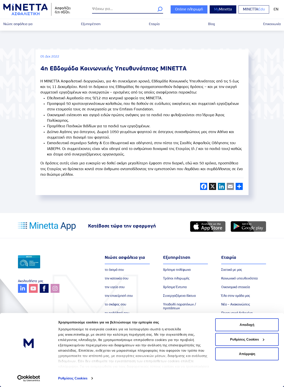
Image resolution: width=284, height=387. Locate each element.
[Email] (230, 186)
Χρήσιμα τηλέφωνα (177, 270)
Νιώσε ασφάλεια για (17, 24)
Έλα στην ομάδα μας (235, 296)
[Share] (239, 186)
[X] (212, 186)
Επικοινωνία (272, 24)
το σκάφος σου (115, 304)
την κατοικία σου (116, 278)
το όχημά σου (114, 270)
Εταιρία (154, 24)
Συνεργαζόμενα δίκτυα (179, 296)
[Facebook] (203, 186)
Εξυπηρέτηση (91, 24)
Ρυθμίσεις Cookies (72, 378)
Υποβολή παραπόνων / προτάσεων (179, 306)
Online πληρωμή (189, 9)
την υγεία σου (115, 287)
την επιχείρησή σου (119, 296)
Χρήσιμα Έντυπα (175, 287)
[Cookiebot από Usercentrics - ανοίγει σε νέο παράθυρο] (28, 378)
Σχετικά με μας (231, 270)
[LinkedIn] (221, 186)
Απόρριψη (247, 354)
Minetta (223, 9)
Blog (211, 24)
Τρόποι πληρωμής (176, 278)
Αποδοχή (247, 325)
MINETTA (254, 9)
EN (276, 9)
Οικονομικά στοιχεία (235, 287)
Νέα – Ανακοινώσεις (235, 304)
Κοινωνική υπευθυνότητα (239, 278)
